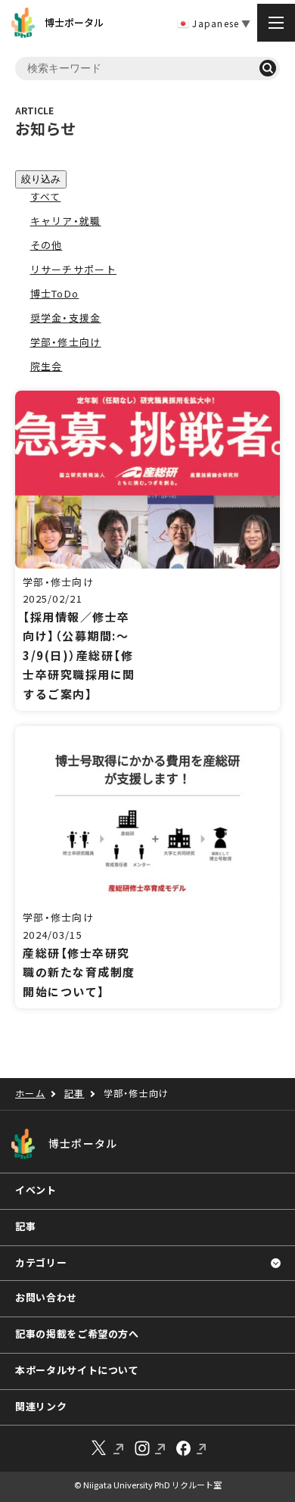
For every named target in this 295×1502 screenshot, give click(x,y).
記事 (25, 1226)
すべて (45, 196)
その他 (46, 245)
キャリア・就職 (65, 220)
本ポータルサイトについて (77, 1370)
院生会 (46, 366)
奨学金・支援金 (65, 317)
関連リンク (41, 1406)
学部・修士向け (65, 342)
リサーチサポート (73, 269)
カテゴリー (41, 1262)
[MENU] (276, 23)
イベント (36, 1190)
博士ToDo (54, 293)
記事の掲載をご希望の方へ (77, 1333)
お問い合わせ (46, 1297)
